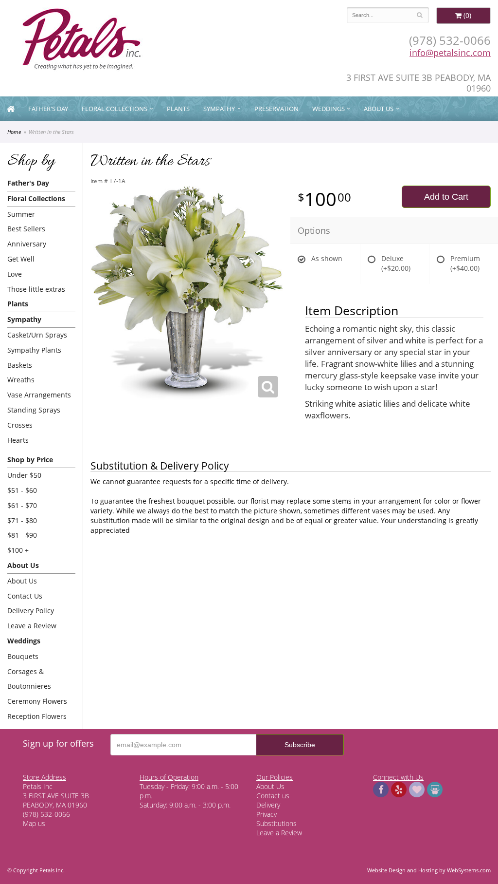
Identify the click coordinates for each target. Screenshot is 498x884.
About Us (22, 580)
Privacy (266, 814)
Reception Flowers (37, 716)
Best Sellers (26, 228)
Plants (178, 108)
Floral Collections (114, 108)
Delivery (268, 804)
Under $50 (24, 475)
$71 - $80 (22, 520)
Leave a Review (31, 625)
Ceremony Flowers (37, 701)
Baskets (19, 365)
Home (14, 131)
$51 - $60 (22, 490)
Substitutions (276, 823)
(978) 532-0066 (450, 40)
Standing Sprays (33, 409)
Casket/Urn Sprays (37, 334)
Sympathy (219, 108)
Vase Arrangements (39, 394)
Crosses (20, 425)
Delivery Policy (30, 610)
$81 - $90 (22, 535)
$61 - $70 (22, 505)
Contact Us (24, 596)
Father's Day (48, 108)
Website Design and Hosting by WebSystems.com (429, 870)
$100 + (18, 550)
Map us (34, 823)
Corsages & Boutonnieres (29, 679)
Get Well (21, 258)
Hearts (18, 440)
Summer (21, 214)
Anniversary (26, 243)
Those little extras (36, 289)
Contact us (272, 795)
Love (14, 274)
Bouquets (22, 656)
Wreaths (21, 379)
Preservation (276, 108)
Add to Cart (446, 197)
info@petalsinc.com (450, 52)
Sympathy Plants (34, 350)
